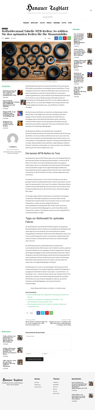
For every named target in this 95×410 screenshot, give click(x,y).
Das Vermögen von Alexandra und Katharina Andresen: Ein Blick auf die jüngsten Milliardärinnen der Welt (79, 39)
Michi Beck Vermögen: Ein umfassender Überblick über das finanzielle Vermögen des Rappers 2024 (79, 77)
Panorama (4, 28)
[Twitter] (60, 38)
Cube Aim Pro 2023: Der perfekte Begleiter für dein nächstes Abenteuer (10, 363)
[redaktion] (3, 38)
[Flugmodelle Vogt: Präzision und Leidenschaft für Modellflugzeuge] (20, 113)
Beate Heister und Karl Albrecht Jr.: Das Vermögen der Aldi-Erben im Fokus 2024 (36, 323)
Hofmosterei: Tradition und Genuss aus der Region (8, 124)
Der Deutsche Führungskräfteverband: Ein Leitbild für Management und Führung (11, 103)
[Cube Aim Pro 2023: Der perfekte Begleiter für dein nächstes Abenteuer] (20, 362)
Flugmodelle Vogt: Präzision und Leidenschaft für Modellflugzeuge (9, 114)
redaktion (7, 38)
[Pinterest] (65, 38)
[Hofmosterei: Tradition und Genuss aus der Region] (20, 123)
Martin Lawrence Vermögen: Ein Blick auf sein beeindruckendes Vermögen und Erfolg (60, 323)
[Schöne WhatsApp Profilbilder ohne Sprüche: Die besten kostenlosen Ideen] (20, 349)
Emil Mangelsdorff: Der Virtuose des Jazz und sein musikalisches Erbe (9, 93)
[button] (91, 10)
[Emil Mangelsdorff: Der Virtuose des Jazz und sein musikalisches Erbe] (20, 92)
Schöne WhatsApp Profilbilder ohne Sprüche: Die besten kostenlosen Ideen (9, 351)
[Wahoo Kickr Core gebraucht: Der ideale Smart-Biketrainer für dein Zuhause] (20, 337)
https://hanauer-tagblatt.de (13, 149)
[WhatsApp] (69, 38)
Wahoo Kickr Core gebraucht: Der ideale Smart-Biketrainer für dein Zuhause (9, 339)
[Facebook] (56, 38)
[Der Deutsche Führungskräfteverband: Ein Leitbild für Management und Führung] (23, 102)
